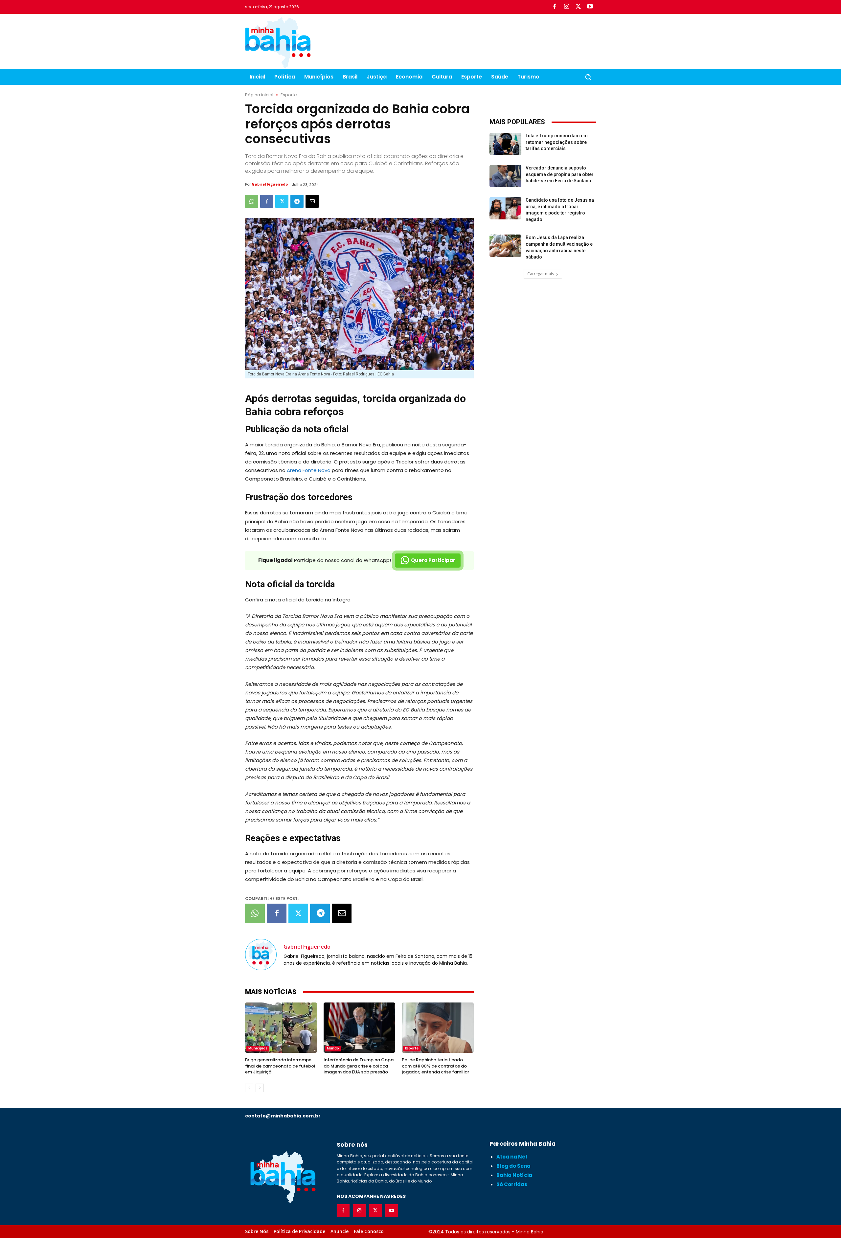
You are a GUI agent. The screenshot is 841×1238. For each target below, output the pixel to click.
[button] (588, 77)
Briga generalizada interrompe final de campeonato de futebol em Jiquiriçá (280, 1066)
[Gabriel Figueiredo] (261, 954)
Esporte (289, 95)
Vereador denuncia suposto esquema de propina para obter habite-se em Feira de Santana (560, 174)
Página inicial (259, 95)
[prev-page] (249, 1088)
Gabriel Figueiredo (270, 184)
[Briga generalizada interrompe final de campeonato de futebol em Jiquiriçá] (281, 1027)
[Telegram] (297, 201)
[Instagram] (566, 7)
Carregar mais (540, 274)
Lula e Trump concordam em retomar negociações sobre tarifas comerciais (557, 142)
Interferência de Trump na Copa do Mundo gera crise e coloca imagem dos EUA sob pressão (359, 1066)
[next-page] (260, 1088)
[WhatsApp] (251, 201)
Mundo (333, 1048)
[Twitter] (578, 7)
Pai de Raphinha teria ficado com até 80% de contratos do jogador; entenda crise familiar (435, 1066)
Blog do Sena (513, 1165)
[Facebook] (554, 7)
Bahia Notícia (514, 1175)
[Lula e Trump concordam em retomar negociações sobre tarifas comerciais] (505, 144)
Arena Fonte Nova (308, 470)
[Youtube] (590, 7)
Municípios (257, 1048)
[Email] (312, 201)
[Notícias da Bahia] (278, 43)
